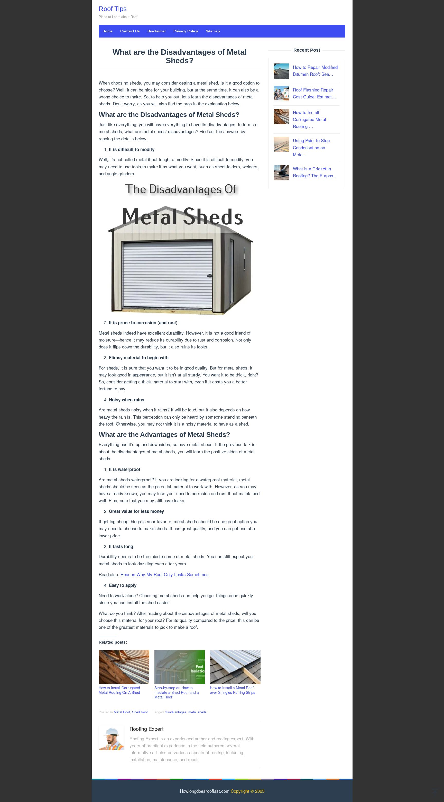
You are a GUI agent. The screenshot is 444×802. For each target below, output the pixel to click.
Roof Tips (113, 9)
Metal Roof (122, 711)
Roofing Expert (147, 728)
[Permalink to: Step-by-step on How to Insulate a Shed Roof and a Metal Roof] (179, 667)
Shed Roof (140, 711)
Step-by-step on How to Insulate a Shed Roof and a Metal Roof (176, 692)
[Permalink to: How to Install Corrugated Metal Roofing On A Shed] (124, 667)
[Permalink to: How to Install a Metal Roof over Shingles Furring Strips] (235, 667)
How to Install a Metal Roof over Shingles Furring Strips (232, 690)
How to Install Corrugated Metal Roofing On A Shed (119, 690)
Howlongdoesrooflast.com (204, 791)
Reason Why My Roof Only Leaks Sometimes (165, 574)
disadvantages (175, 711)
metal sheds (197, 711)
